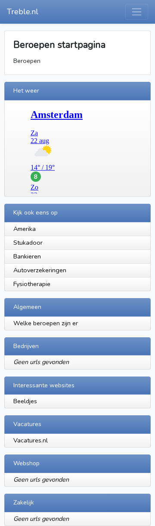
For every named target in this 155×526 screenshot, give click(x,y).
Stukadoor (28, 242)
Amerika (24, 228)
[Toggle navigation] (136, 12)
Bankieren (27, 256)
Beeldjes (25, 401)
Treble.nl (22, 11)
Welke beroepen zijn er (45, 323)
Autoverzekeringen (39, 270)
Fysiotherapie (31, 284)
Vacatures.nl (30, 440)
